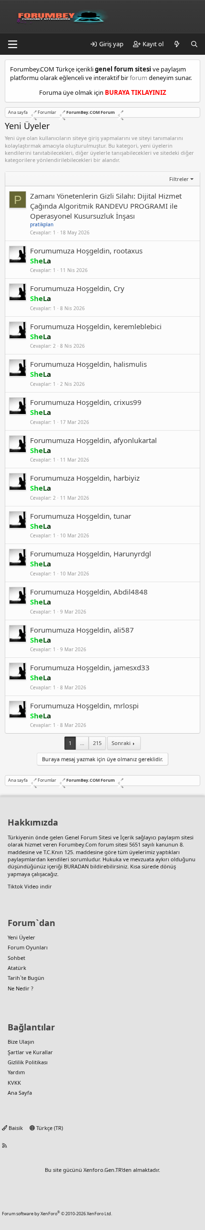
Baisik (15, 1127)
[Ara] (194, 44)
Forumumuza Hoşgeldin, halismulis (88, 364)
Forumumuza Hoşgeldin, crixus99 (86, 402)
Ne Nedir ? (20, 988)
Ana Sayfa (20, 1092)
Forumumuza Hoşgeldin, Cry (77, 288)
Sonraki (121, 742)
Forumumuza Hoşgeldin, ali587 (82, 630)
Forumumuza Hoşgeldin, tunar (80, 516)
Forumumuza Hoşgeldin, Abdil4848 (89, 591)
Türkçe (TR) (49, 1127)
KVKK (14, 1082)
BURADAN (76, 866)
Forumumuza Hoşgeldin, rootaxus (86, 250)
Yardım (16, 1072)
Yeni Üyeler (21, 937)
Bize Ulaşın (21, 1041)
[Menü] (12, 44)
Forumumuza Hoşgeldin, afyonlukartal (93, 440)
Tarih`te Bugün (26, 977)
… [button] (82, 742)
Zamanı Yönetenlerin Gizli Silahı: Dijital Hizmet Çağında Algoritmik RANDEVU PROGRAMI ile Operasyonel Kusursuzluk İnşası (106, 206)
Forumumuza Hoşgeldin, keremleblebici (96, 326)
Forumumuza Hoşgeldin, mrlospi (84, 705)
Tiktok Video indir (30, 886)
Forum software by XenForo (57, 1213)
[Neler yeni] (177, 44)
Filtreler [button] (179, 178)
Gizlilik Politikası (28, 1062)
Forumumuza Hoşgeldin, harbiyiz (85, 478)
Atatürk (17, 967)
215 (97, 742)
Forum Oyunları (28, 947)
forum (138, 77)
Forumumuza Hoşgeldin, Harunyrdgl (90, 553)
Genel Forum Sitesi (88, 837)
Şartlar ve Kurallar (30, 1052)
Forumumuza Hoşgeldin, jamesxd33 (90, 667)
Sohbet (16, 957)
